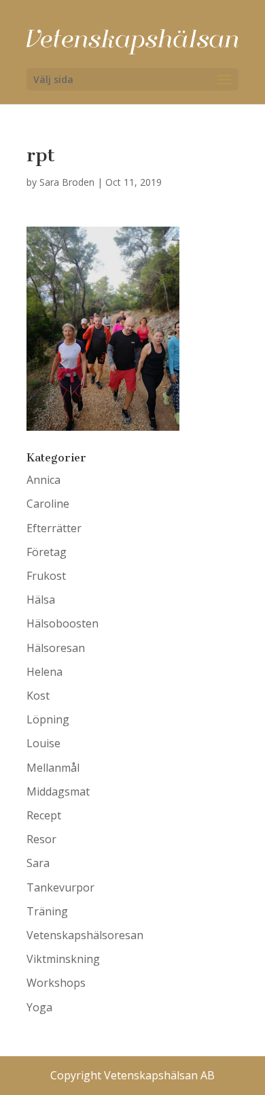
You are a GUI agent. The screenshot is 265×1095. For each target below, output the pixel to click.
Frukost (46, 575)
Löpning (47, 719)
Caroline (47, 503)
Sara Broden (66, 182)
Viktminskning (63, 958)
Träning (47, 911)
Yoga (39, 1007)
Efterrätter (54, 528)
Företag (46, 551)
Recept (43, 815)
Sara (38, 862)
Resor (41, 839)
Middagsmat (58, 791)
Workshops (56, 982)
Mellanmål (53, 767)
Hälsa (40, 599)
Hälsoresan (55, 647)
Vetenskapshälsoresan (84, 935)
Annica (43, 479)
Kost (38, 695)
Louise (43, 743)
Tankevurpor (60, 887)
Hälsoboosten (62, 623)
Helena (44, 671)
